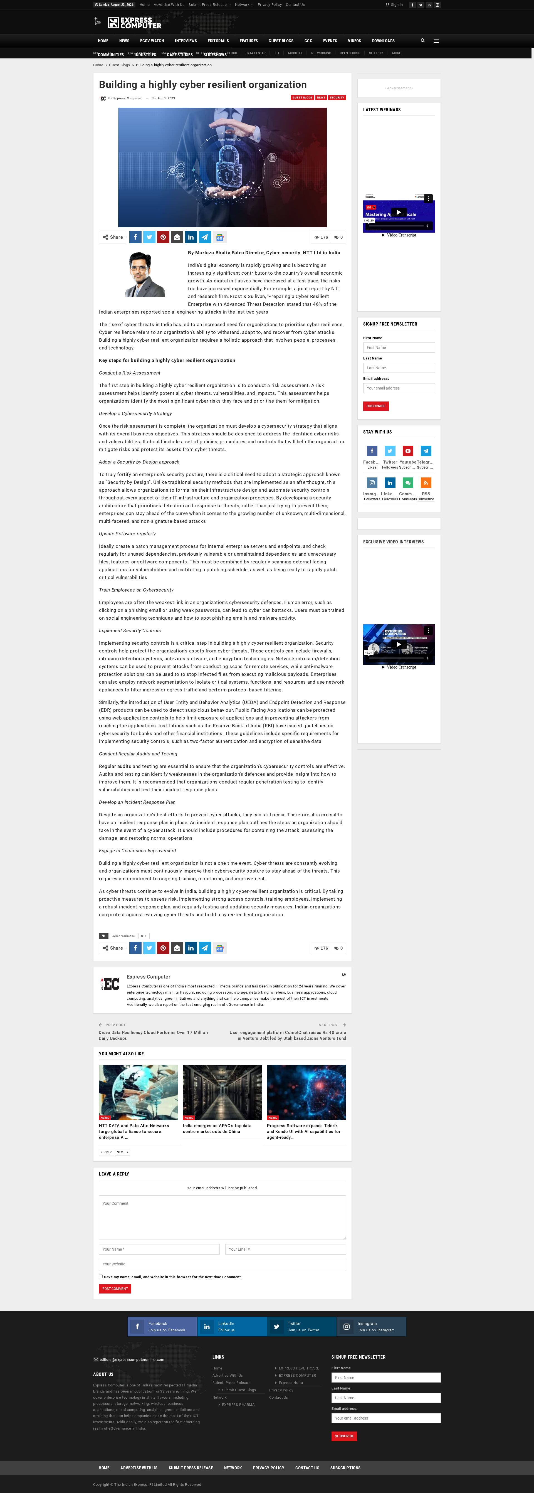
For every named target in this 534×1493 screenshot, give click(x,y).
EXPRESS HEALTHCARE (299, 1368)
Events (330, 40)
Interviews (186, 40)
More (396, 53)
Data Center (256, 53)
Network (242, 5)
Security (376, 53)
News (124, 40)
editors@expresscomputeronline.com (132, 1360)
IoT (277, 53)
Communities (111, 54)
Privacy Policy (270, 5)
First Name (372, 338)
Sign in (396, 5)
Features (249, 40)
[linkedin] (429, 4)
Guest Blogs (281, 40)
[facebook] (412, 4)
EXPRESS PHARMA (238, 1405)
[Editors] (96, 1360)
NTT (144, 935)
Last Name (372, 358)
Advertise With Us (169, 5)
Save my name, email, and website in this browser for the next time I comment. (173, 1277)
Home (145, 5)
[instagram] (437, 4)
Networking (321, 53)
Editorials (218, 40)
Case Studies (180, 54)
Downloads (383, 40)
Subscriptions (345, 1467)
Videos (354, 40)
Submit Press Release (208, 5)
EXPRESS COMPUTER (297, 1375)
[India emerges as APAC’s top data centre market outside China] (222, 1092)
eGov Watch (152, 40)
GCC (308, 40)
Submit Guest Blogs (239, 1390)
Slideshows (215, 54)
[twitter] (420, 4)
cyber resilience (123, 935)
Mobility (295, 53)
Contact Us (295, 5)
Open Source (350, 53)
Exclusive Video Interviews (393, 542)
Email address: (376, 378)
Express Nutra (291, 1383)
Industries (145, 54)
